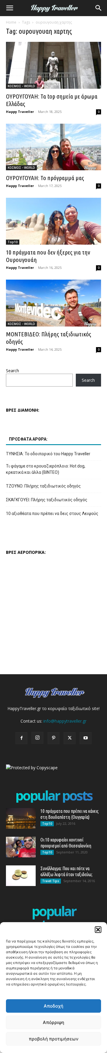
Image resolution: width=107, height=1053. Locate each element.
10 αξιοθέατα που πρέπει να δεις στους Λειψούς (52, 513)
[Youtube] (86, 738)
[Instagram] (37, 738)
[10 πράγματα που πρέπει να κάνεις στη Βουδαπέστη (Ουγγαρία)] (21, 818)
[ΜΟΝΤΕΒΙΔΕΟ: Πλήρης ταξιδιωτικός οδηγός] (53, 303)
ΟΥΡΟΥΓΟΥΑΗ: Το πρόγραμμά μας (45, 177)
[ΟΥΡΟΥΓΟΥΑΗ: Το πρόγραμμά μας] (53, 147)
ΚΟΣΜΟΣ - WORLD (21, 86)
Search (12, 370)
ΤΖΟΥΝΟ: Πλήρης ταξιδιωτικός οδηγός (43, 486)
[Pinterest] (53, 738)
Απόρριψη (53, 1022)
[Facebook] (21, 738)
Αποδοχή (53, 1006)
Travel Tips (50, 881)
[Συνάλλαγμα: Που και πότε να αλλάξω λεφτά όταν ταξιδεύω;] (21, 875)
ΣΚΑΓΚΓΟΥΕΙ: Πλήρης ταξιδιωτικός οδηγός (46, 499)
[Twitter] (69, 738)
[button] (98, 930)
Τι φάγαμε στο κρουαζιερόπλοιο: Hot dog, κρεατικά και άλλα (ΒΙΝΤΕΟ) (45, 469)
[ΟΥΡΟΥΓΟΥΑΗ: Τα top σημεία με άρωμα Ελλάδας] (53, 65)
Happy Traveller (20, 111)
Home (11, 22)
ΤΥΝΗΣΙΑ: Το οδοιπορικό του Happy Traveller (48, 453)
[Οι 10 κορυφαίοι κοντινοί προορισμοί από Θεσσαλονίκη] (21, 847)
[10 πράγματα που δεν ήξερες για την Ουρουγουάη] (53, 221)
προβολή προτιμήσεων (53, 1039)
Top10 (13, 242)
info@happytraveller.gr (64, 721)
